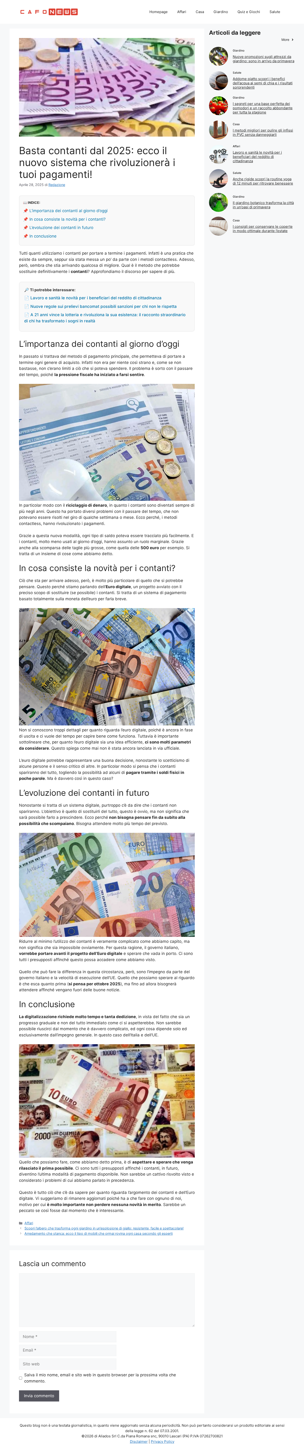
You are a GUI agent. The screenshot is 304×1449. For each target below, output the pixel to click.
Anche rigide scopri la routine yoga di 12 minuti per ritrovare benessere (263, 181)
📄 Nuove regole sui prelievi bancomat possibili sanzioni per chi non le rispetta (100, 306)
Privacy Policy (162, 1441)
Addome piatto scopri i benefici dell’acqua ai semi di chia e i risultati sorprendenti (263, 83)
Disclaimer (139, 1441)
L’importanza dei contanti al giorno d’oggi (68, 210)
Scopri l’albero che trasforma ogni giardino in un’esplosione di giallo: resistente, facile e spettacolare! (104, 1228)
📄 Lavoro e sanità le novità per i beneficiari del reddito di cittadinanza (93, 298)
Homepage (158, 12)
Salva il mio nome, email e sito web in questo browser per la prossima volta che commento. (100, 1378)
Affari (181, 12)
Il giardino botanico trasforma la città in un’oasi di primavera (263, 204)
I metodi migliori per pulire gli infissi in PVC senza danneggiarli (263, 132)
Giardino (221, 12)
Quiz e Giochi (249, 12)
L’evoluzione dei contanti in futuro (61, 227)
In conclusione (43, 236)
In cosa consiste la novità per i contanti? (67, 219)
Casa (200, 12)
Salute (275, 12)
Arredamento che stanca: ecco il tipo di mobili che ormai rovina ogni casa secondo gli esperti (98, 1233)
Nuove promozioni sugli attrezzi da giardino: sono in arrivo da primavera (263, 58)
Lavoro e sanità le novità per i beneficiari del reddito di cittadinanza (257, 156)
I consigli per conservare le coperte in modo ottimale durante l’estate (263, 228)
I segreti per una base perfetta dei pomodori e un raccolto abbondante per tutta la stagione (263, 107)
